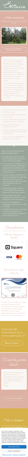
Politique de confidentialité (19, 454)
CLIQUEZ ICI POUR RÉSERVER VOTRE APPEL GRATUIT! (13, 49)
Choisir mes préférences (14, 451)
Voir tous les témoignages (13, 398)
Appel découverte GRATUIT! (13, 427)
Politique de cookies (7, 454)
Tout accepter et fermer (14, 446)
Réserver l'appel (11, 343)
